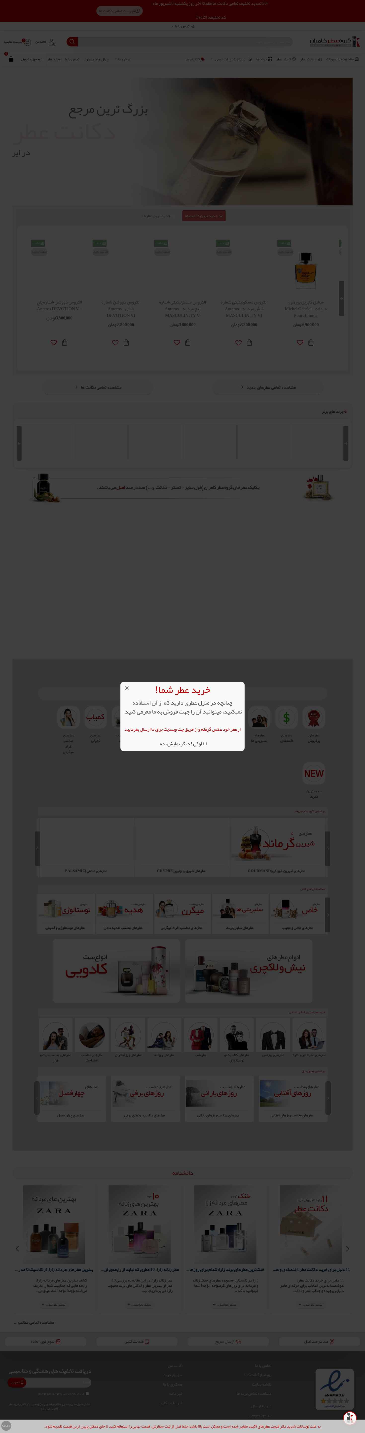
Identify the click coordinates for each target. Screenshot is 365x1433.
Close (6, 1425)
